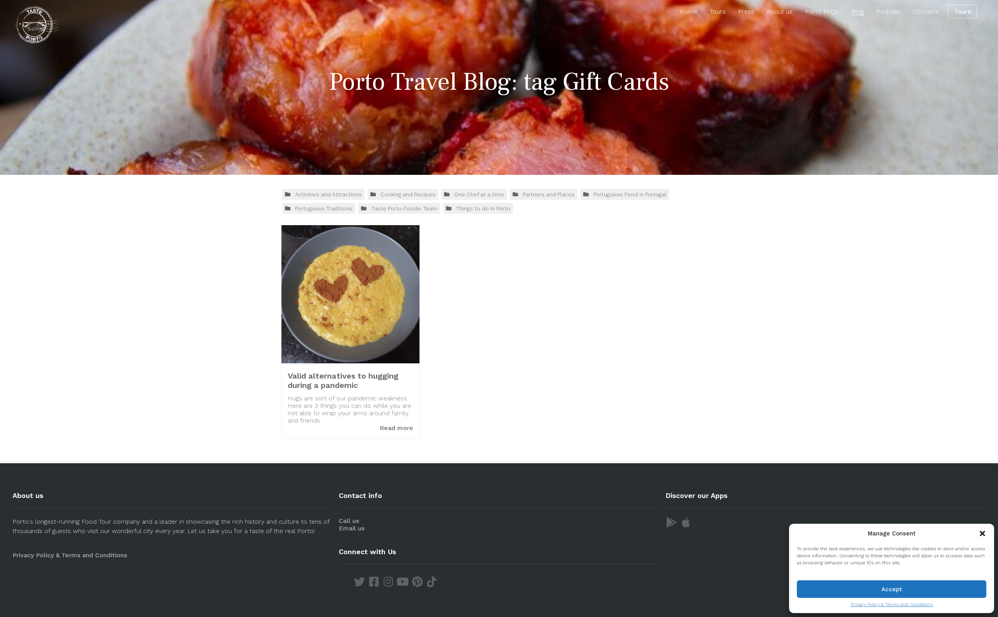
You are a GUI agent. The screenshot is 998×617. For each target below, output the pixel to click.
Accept (891, 589)
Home (688, 11)
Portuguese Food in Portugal (629, 194)
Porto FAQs (822, 11)
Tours (717, 11)
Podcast (888, 11)
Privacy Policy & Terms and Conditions (892, 604)
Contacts (926, 11)
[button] (982, 533)
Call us (349, 521)
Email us (352, 528)
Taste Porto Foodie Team (404, 208)
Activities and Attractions (328, 194)
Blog (857, 11)
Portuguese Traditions (323, 208)
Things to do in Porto (483, 208)
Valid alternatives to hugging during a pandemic (343, 380)
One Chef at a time (479, 194)
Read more (396, 428)
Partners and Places (549, 194)
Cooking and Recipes (407, 194)
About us (779, 11)
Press (746, 11)
